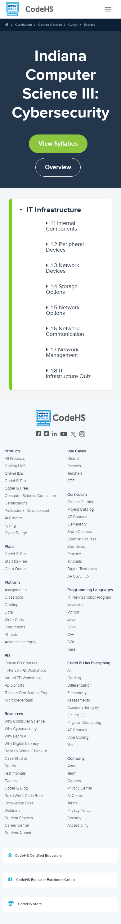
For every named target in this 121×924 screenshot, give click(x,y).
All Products (15, 458)
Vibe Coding (77, 737)
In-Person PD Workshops (26, 670)
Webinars (12, 810)
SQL (71, 642)
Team (71, 773)
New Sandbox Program (91, 597)
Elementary (77, 524)
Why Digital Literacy (22, 743)
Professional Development (27, 510)
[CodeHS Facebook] (38, 434)
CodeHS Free (16, 488)
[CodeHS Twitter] (73, 434)
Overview (58, 167)
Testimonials (15, 773)
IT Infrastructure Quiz (68, 373)
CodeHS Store (29, 904)
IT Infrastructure (53, 209)
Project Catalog (80, 509)
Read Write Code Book (24, 795)
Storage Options (62, 289)
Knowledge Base (19, 803)
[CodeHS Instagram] (46, 434)
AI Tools (11, 634)
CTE (70, 480)
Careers (74, 780)
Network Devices (62, 268)
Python (73, 612)
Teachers (75, 473)
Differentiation (79, 685)
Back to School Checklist (26, 751)
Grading (11, 604)
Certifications (16, 503)
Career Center (17, 825)
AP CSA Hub (78, 576)
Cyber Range (16, 532)
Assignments (16, 589)
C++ (70, 634)
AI (69, 670)
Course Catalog (50, 25)
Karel (71, 649)
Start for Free (16, 561)
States (10, 765)
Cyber (73, 25)
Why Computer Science (25, 721)
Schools (74, 466)
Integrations (15, 627)
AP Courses (77, 516)
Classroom (14, 597)
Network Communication (65, 331)
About (72, 765)
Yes (70, 744)
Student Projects (19, 818)
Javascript (76, 604)
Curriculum (23, 25)
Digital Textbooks (82, 568)
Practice (74, 554)
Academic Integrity (20, 642)
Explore (89, 25)
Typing (10, 525)
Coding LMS (15, 466)
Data (9, 612)
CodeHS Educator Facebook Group (45, 880)
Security (74, 818)
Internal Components (61, 226)
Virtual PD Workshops (23, 677)
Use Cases (76, 451)
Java (71, 619)
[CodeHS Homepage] (32, 9)
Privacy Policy (78, 810)
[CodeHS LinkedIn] (54, 434)
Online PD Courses (21, 663)
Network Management (62, 352)
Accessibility (77, 825)
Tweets (11, 780)
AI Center (75, 795)
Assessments (78, 700)
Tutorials (74, 561)
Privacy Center (79, 788)
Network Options (62, 310)
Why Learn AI (16, 736)
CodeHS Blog (16, 788)
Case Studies (16, 758)
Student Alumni (18, 832)
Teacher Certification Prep (26, 692)
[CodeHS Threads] (82, 434)
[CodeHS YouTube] (63, 434)
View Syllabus (58, 143)
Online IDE (14, 473)
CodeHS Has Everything (88, 663)
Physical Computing (84, 722)
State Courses (79, 531)
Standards (76, 546)
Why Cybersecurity (21, 728)
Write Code (14, 619)
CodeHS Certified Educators (38, 855)
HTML (72, 627)
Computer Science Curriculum (30, 495)
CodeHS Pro (15, 480)
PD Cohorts (14, 685)
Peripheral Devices (65, 247)
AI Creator (13, 518)
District (73, 458)
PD (7, 655)
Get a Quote (15, 568)
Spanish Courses (81, 539)
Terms (72, 803)
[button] (62, 210)
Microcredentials (19, 700)
